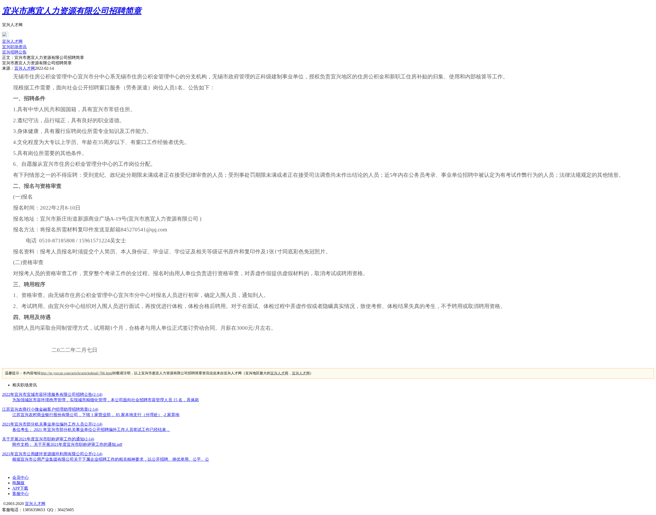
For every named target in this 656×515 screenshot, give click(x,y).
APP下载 (20, 488)
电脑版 (18, 483)
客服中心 (20, 493)
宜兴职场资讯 (14, 47)
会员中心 (20, 477)
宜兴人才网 (12, 41)
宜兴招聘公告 (14, 52)
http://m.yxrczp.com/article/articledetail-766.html (76, 373)
